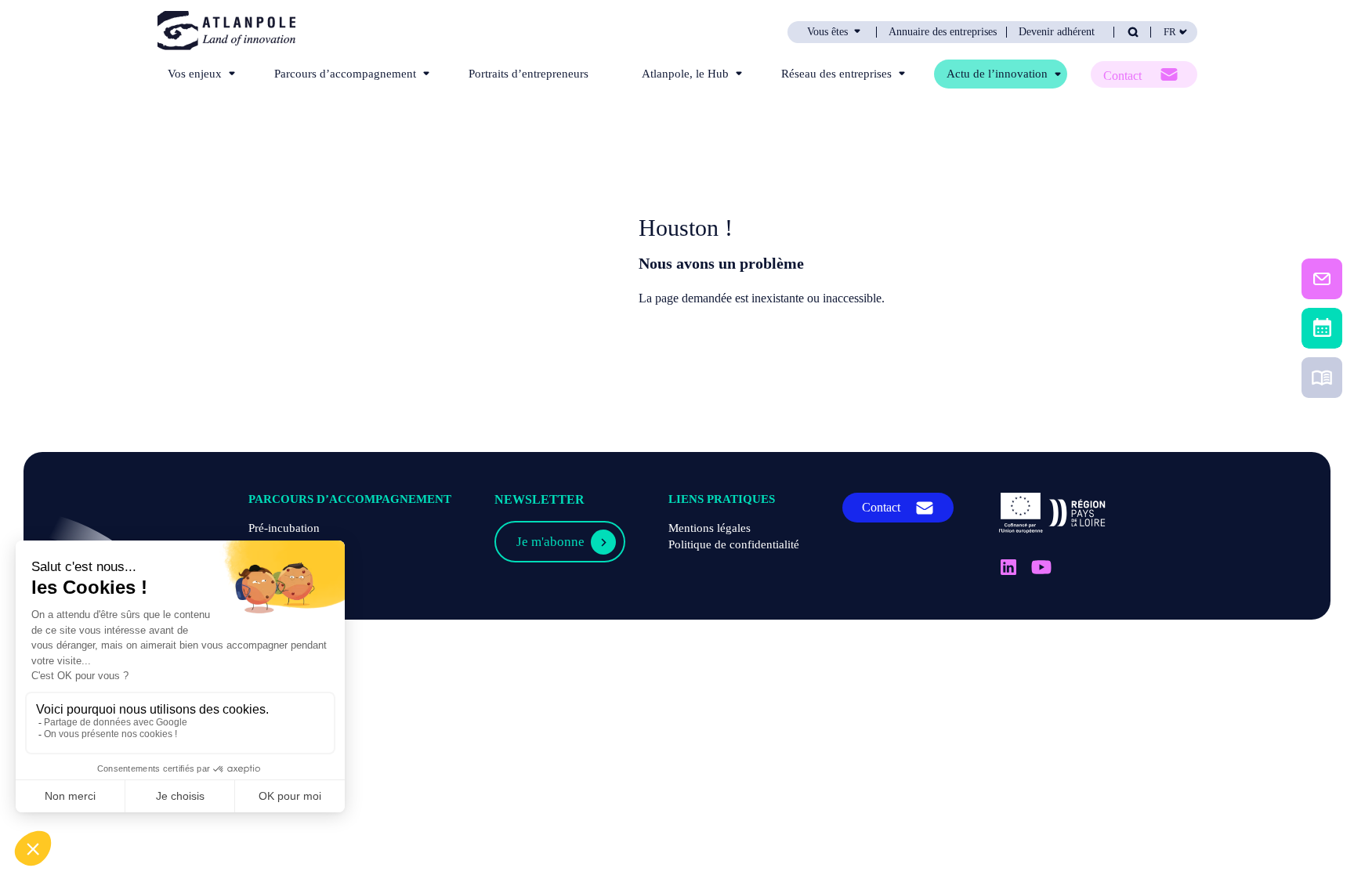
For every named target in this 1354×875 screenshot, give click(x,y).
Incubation (274, 544)
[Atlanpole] (226, 31)
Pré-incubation (284, 528)
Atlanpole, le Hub (685, 73)
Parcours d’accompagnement (345, 73)
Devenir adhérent (1057, 32)
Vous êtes (827, 32)
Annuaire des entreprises (943, 32)
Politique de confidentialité (733, 544)
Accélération (279, 561)
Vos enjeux (195, 73)
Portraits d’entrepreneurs (528, 73)
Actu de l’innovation (997, 73)
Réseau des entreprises (836, 73)
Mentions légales (709, 528)
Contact (1122, 75)
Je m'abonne (550, 541)
